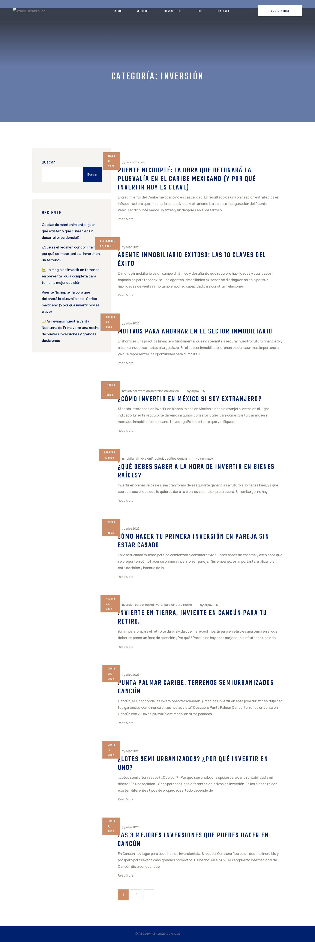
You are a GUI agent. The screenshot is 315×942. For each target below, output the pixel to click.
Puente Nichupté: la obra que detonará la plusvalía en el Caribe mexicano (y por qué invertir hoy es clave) (187, 179)
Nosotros (143, 11)
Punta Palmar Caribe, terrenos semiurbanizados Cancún (196, 687)
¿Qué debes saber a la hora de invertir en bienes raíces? (196, 471)
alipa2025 (133, 246)
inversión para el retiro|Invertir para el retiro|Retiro (157, 605)
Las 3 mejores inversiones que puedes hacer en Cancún (193, 839)
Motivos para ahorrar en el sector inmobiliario (195, 331)
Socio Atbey (280, 11)
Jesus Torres (135, 162)
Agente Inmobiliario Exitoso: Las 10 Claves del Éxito (192, 259)
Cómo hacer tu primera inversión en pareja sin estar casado (193, 541)
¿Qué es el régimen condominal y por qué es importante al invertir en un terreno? (71, 253)
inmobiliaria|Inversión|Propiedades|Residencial (155, 458)
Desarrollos (172, 11)
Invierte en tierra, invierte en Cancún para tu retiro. (192, 617)
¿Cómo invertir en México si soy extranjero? (190, 399)
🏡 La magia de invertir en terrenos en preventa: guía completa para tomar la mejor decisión (70, 276)
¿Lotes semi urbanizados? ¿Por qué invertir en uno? (193, 763)
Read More (126, 219)
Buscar (48, 162)
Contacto (223, 11)
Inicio (118, 11)
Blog (199, 11)
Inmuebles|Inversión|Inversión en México (150, 391)
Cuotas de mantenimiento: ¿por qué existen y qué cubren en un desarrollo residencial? (68, 231)
